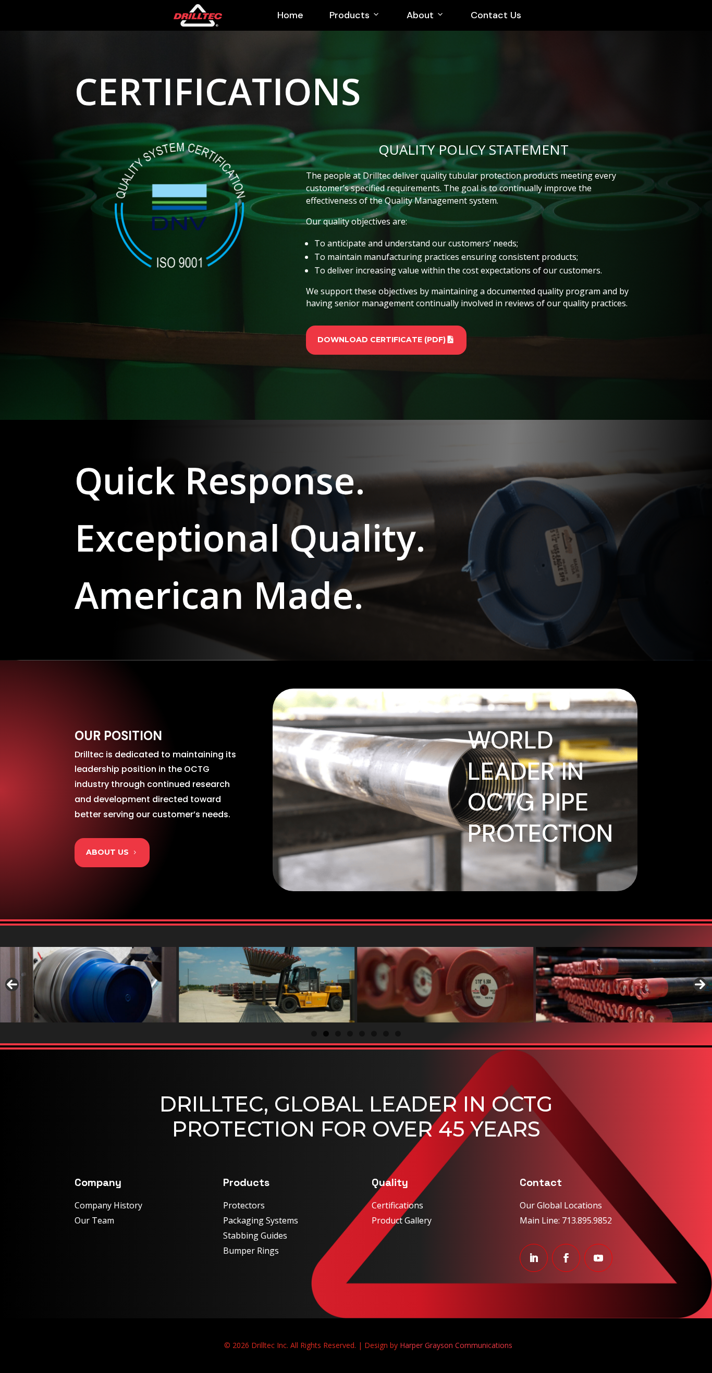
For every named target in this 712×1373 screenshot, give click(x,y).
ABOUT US (107, 852)
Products (349, 15)
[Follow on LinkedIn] (534, 1258)
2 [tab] (326, 1034)
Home (290, 15)
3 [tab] (338, 1034)
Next (700, 984)
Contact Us (496, 15)
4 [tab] (350, 1034)
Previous (12, 984)
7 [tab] (386, 1034)
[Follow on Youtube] (598, 1258)
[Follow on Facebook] (566, 1258)
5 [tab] (362, 1034)
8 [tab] (398, 1034)
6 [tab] (374, 1034)
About (420, 15)
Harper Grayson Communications (456, 1345)
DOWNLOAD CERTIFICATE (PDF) (381, 339)
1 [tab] (314, 1034)
